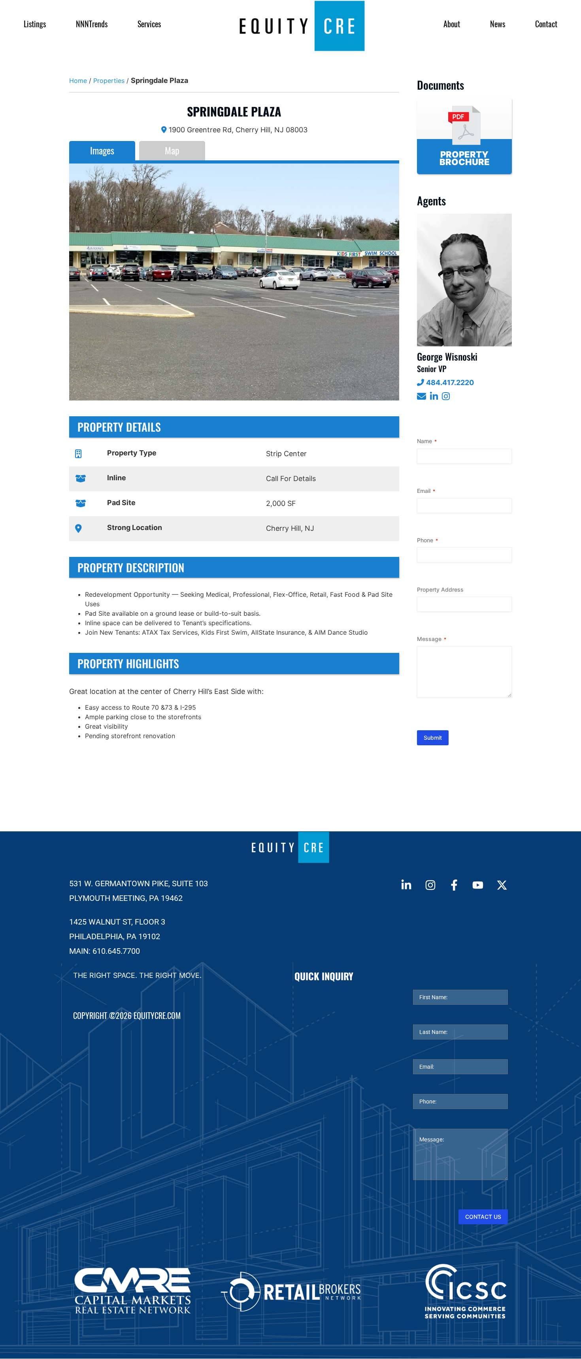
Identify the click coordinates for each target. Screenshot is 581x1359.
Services (149, 24)
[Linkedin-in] (406, 885)
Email (426, 490)
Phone (427, 540)
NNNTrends (92, 24)
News (497, 24)
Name (427, 441)
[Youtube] (478, 885)
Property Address (440, 589)
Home (78, 81)
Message (431, 638)
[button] (80, 282)
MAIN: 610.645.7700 (104, 951)
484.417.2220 (450, 382)
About (451, 24)
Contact (546, 24)
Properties (108, 81)
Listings (35, 24)
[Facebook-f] (454, 885)
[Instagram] (430, 885)
